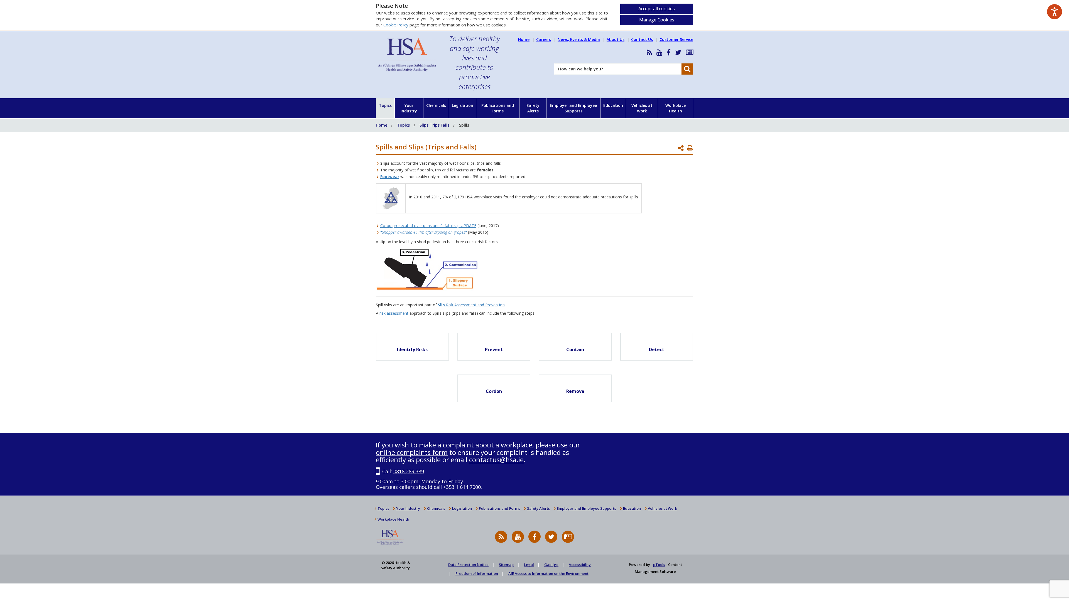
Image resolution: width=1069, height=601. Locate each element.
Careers (543, 39)
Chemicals (436, 105)
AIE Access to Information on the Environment (548, 573)
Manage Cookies (656, 20)
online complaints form (412, 452)
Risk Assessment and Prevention (471, 304)
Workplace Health (675, 108)
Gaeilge (551, 564)
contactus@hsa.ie (496, 459)
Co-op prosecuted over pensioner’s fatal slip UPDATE (428, 225)
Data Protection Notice (468, 564)
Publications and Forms (497, 108)
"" (423, 232)
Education (613, 105)
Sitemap (506, 564)
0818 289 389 (408, 471)
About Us (615, 39)
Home (523, 39)
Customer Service (676, 39)
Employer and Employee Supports (573, 108)
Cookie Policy (395, 25)
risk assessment (393, 313)
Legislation (462, 105)
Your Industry (409, 108)
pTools (659, 564)
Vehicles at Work (642, 108)
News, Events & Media (579, 39)
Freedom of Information (476, 573)
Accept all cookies (656, 9)
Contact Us (642, 39)
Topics (385, 105)
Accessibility (580, 564)
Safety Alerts (533, 108)
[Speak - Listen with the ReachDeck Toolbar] (1054, 11)
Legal (529, 564)
